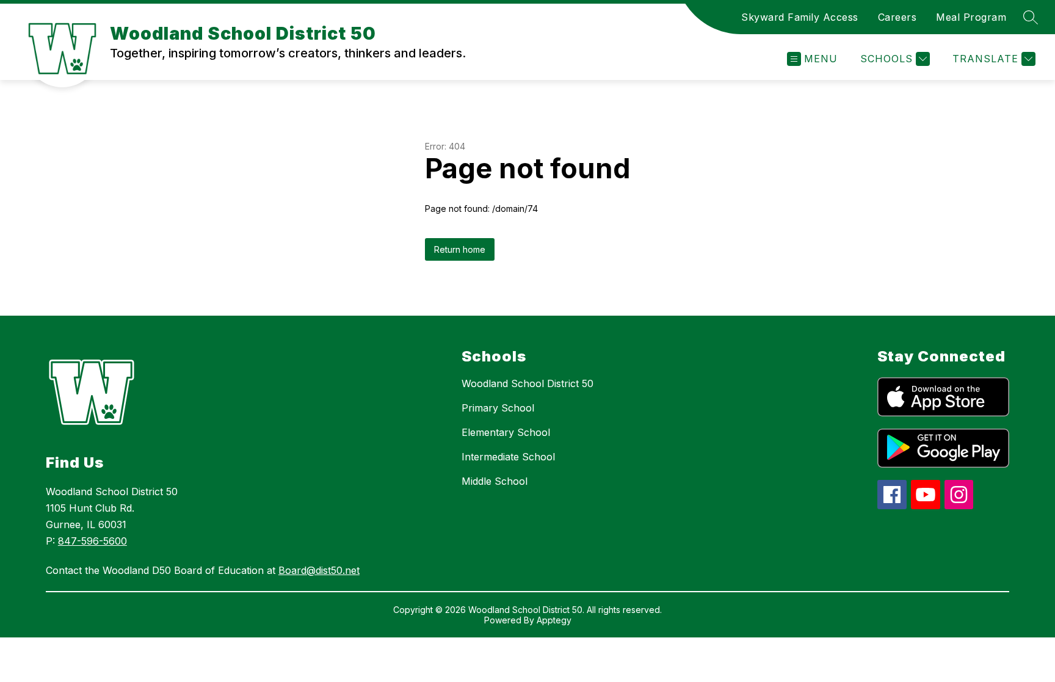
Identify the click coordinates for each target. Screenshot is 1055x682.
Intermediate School (508, 457)
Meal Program (971, 17)
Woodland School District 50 (527, 383)
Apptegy (554, 620)
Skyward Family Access (799, 17)
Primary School (498, 408)
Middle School (495, 481)
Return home (459, 249)
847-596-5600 (92, 541)
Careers (897, 17)
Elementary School (506, 432)
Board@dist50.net (319, 570)
